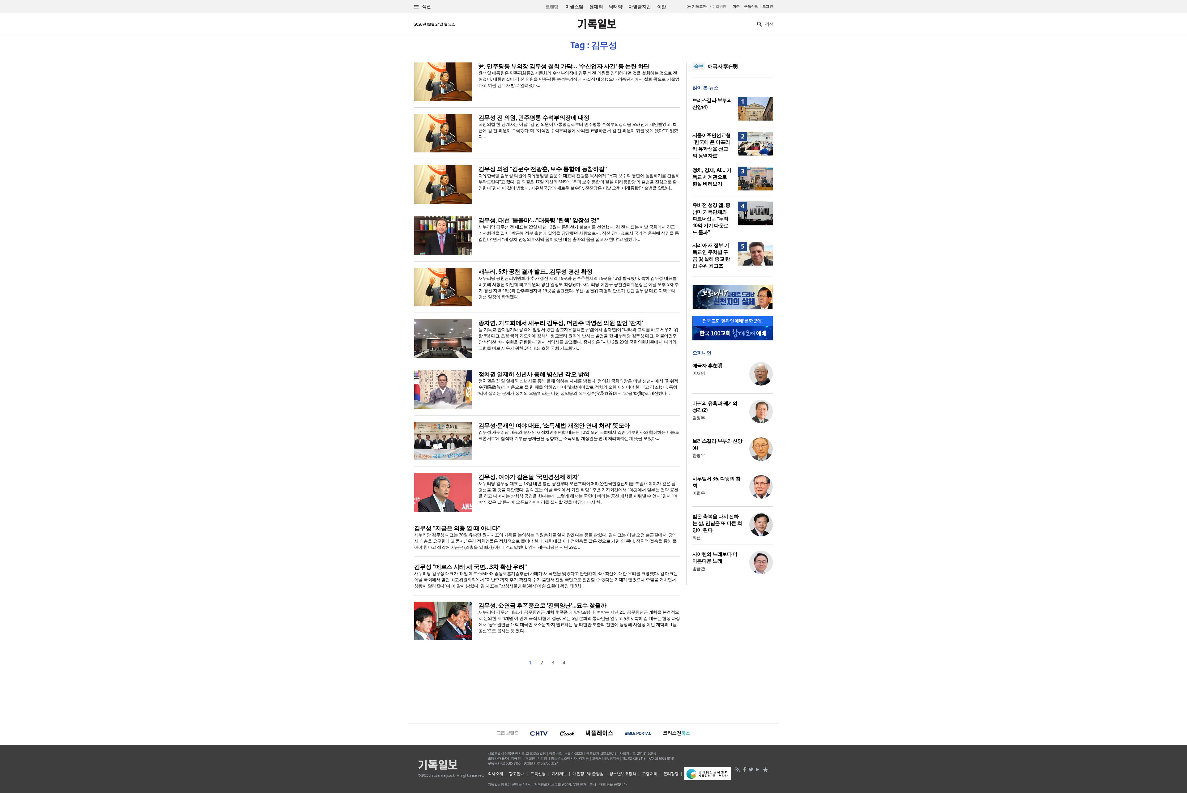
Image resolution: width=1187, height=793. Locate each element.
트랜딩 (552, 7)
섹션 (426, 6)
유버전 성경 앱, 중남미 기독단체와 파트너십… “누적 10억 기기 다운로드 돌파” (711, 219)
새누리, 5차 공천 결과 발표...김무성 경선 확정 (535, 271)
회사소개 (495, 773)
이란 (661, 6)
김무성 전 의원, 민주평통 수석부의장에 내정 (534, 117)
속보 (699, 66)
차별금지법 (639, 6)
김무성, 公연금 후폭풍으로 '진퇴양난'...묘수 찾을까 (542, 605)
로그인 (767, 6)
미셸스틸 (574, 6)
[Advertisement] (593, 702)
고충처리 (649, 773)
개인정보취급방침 (587, 773)
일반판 (721, 6)
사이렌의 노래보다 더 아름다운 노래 (715, 557)
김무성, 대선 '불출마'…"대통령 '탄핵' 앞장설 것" (539, 220)
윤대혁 (596, 6)
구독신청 (751, 6)
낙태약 (615, 6)
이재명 (698, 373)
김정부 (698, 417)
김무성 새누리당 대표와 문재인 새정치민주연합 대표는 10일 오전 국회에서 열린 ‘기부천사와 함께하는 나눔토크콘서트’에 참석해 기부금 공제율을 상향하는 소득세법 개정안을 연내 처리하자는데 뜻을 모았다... (579, 435)
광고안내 (516, 773)
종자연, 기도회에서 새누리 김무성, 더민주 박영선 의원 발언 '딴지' (561, 323)
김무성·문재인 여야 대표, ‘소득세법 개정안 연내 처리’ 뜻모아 (554, 425)
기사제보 (559, 773)
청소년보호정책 (622, 773)
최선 (696, 537)
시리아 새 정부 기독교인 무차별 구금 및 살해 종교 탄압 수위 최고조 (711, 255)
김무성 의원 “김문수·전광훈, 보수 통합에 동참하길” (543, 169)
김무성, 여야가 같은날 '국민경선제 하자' (529, 477)
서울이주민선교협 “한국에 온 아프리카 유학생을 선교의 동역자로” (711, 145)
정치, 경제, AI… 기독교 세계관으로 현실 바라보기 (711, 177)
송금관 (698, 568)
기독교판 (699, 6)
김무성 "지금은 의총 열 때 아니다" (457, 528)
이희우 (698, 493)
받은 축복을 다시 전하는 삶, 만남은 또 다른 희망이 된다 (717, 523)
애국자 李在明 (723, 66)
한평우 (698, 455)
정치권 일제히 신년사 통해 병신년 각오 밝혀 (534, 374)
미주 (736, 6)
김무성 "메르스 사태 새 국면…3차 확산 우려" (470, 567)
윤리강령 (671, 773)
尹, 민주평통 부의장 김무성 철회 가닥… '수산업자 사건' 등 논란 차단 (564, 66)
